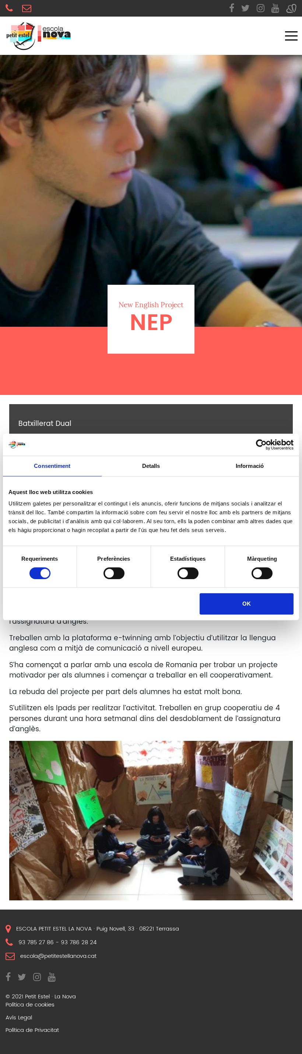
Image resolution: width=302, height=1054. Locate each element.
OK (246, 603)
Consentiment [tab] (52, 466)
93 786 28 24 (78, 942)
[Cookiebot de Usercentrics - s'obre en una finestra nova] (261, 444)
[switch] (113, 573)
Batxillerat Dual (44, 424)
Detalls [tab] (151, 466)
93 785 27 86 (36, 942)
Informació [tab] (250, 466)
